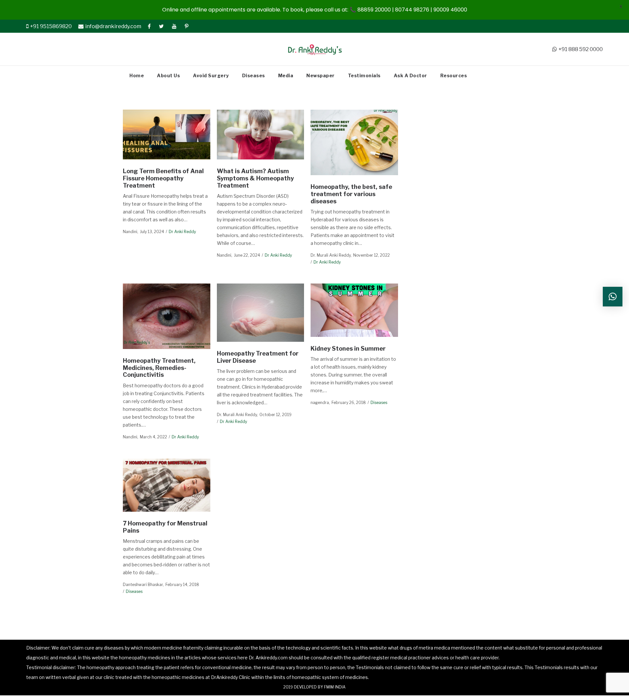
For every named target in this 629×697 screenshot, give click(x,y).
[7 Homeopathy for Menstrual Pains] (167, 485)
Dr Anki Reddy (182, 231)
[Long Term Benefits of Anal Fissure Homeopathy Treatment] (167, 134)
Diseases (379, 402)
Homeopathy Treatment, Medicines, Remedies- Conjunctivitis (159, 367)
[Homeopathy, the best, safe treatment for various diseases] (354, 142)
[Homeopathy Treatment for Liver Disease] (260, 312)
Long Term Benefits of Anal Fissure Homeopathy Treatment (163, 178)
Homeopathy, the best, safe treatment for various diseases (351, 193)
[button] (612, 296)
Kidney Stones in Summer (348, 348)
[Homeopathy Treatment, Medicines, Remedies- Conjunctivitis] (167, 316)
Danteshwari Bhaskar (143, 584)
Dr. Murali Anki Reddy (331, 255)
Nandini (130, 231)
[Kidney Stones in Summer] (354, 310)
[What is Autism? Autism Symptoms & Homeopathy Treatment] (260, 134)
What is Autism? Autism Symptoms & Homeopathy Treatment (255, 178)
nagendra (320, 402)
